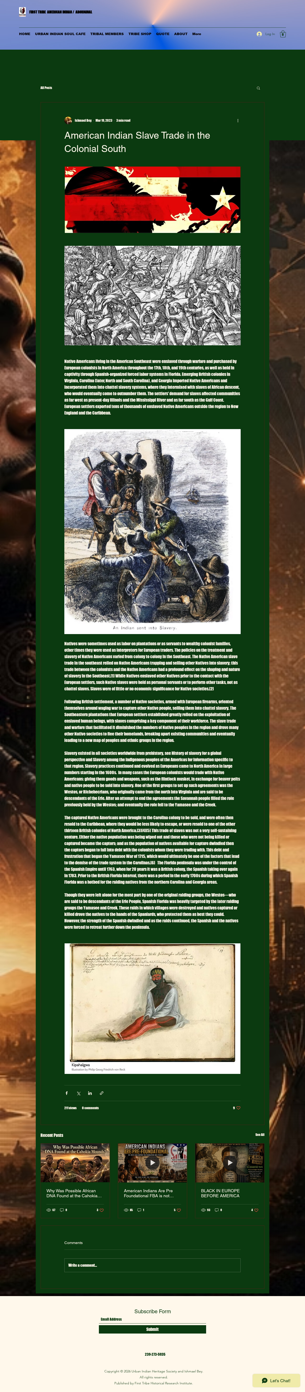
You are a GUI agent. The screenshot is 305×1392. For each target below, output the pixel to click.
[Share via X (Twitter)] (78, 1093)
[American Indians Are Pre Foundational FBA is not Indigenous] (152, 1163)
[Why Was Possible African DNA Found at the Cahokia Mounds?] (75, 1163)
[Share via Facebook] (66, 1093)
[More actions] (238, 120)
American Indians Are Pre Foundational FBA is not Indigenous (148, 1193)
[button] (283, 33)
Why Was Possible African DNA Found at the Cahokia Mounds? (71, 1193)
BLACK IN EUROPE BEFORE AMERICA (220, 1193)
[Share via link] (101, 1093)
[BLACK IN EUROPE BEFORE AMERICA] (229, 1163)
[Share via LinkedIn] (90, 1093)
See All (259, 1135)
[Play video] (152, 295)
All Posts (46, 88)
